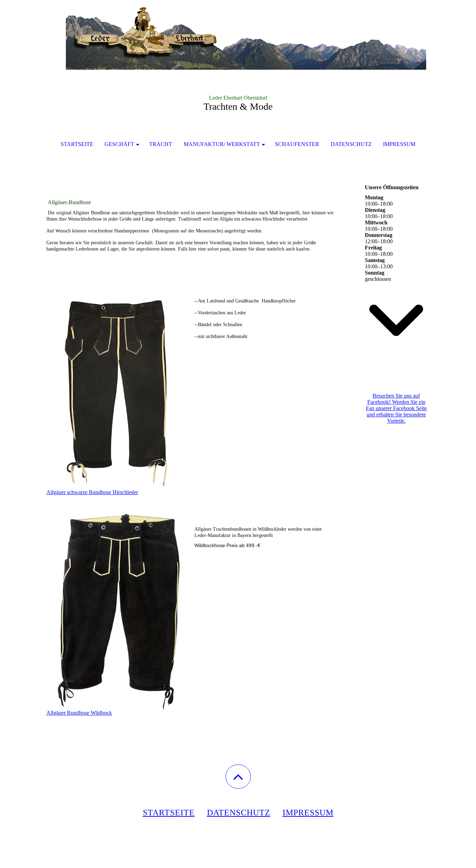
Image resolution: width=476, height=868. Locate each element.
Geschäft (119, 144)
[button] (238, 777)
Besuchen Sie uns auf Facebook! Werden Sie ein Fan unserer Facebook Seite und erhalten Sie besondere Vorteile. (396, 408)
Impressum (399, 144)
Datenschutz (351, 144)
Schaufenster (297, 144)
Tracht (160, 144)
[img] (238, 35)
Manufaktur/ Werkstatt (222, 144)
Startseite (77, 144)
